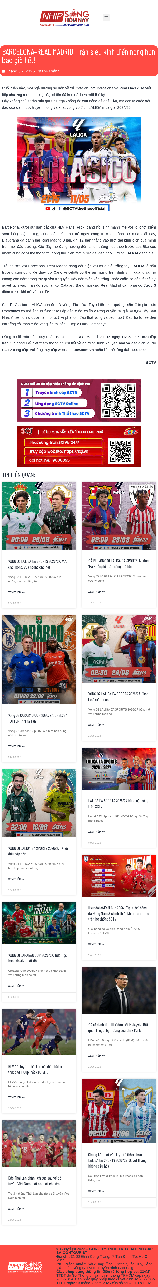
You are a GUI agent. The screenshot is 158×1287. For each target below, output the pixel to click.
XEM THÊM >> (16, 592)
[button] (106, 17)
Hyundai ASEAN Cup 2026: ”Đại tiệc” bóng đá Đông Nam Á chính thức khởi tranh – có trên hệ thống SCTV (118, 913)
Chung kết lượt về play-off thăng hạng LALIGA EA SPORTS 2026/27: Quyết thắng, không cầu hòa (117, 1160)
